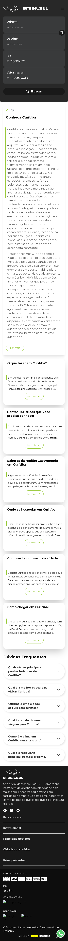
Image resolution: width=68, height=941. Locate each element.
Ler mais (15, 347)
